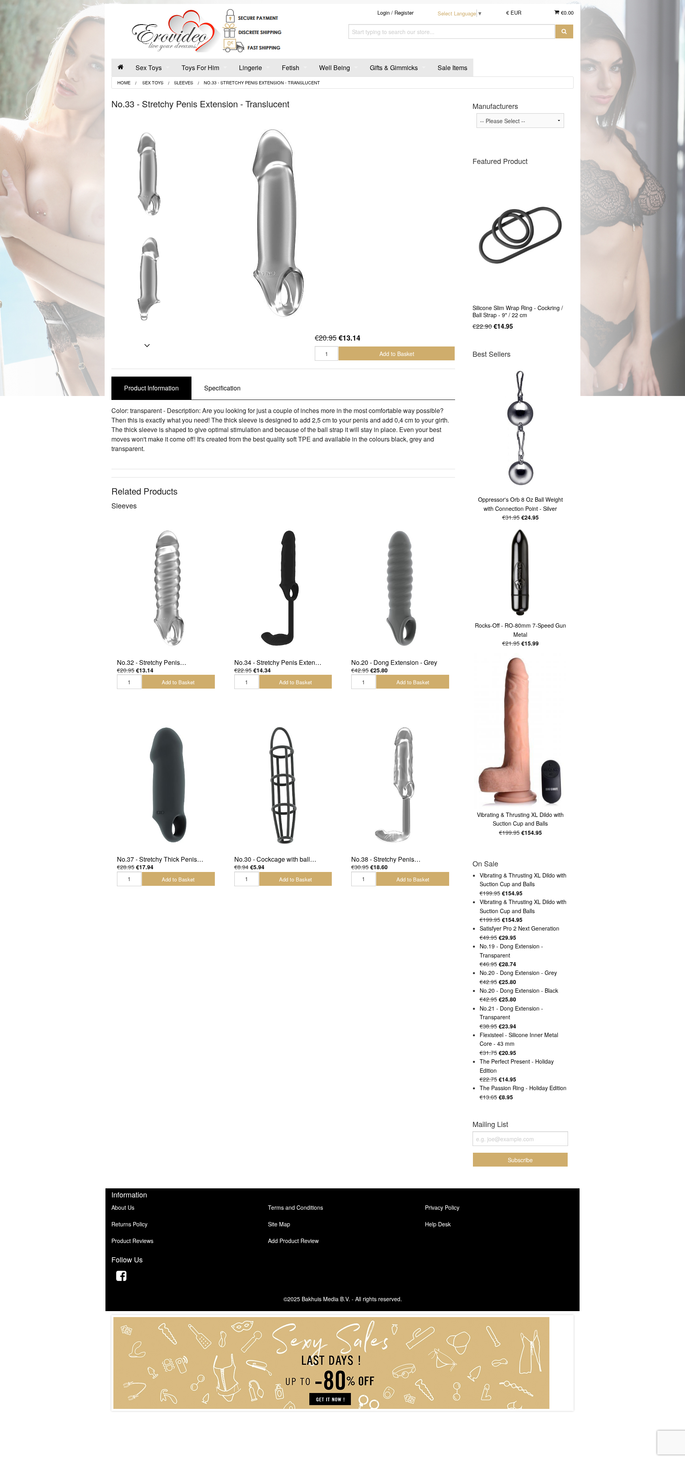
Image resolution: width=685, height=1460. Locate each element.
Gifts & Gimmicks (394, 67)
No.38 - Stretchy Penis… (386, 859)
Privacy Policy (442, 1207)
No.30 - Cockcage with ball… (275, 859)
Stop (342, 1418)
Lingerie (250, 67)
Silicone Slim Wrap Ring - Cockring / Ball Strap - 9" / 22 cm (518, 311)
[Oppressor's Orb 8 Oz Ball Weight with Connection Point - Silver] (520, 428)
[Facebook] (121, 1276)
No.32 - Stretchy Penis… (151, 662)
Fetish (290, 67)
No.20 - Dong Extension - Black (519, 990)
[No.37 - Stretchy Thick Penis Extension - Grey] (166, 784)
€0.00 (566, 12)
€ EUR (513, 12)
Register (403, 12)
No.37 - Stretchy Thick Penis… (160, 859)
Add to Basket (396, 354)
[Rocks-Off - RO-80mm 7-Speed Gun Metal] (520, 573)
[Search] (564, 31)
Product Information (151, 387)
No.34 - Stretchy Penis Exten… (277, 662)
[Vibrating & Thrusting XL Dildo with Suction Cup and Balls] (520, 731)
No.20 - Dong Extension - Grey (394, 662)
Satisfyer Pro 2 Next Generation (519, 928)
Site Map (279, 1224)
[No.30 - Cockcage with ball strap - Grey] (283, 784)
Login (383, 12)
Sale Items (452, 67)
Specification (222, 387)
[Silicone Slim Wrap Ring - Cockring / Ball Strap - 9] (520, 235)
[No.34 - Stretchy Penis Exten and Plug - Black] (283, 588)
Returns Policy (129, 1224)
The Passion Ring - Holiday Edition (523, 1088)
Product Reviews (132, 1241)
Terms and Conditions (295, 1207)
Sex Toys (149, 67)
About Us (122, 1207)
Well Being (334, 67)
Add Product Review (293, 1241)
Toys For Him (200, 67)
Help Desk (438, 1224)
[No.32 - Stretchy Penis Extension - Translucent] (166, 588)
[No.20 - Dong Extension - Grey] (400, 588)
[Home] (120, 67)
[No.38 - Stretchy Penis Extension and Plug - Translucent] (400, 784)
